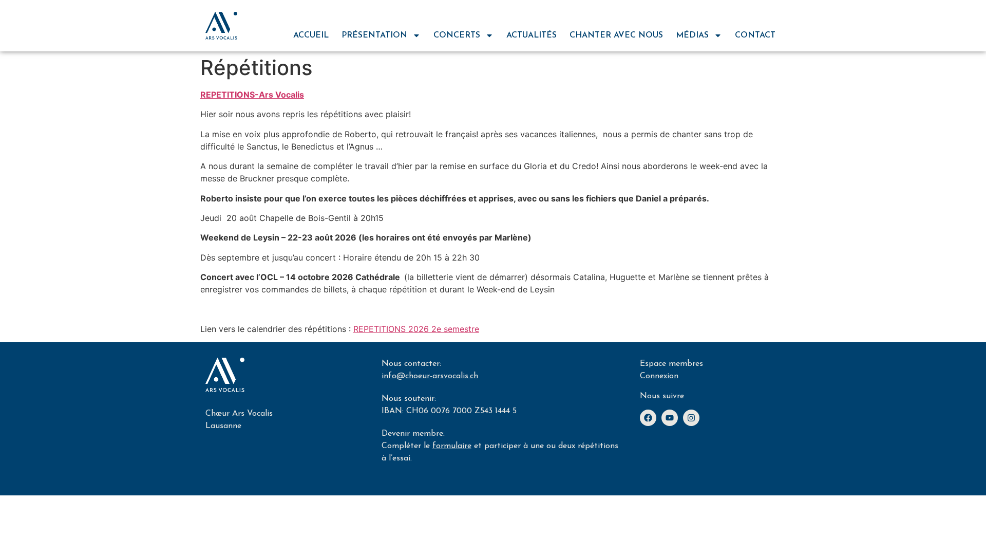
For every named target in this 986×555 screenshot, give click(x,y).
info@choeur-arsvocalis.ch (430, 376)
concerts (456, 35)
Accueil (311, 35)
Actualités (531, 35)
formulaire (451, 446)
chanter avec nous (616, 35)
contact (755, 35)
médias (692, 35)
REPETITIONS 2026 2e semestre (416, 329)
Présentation (374, 35)
